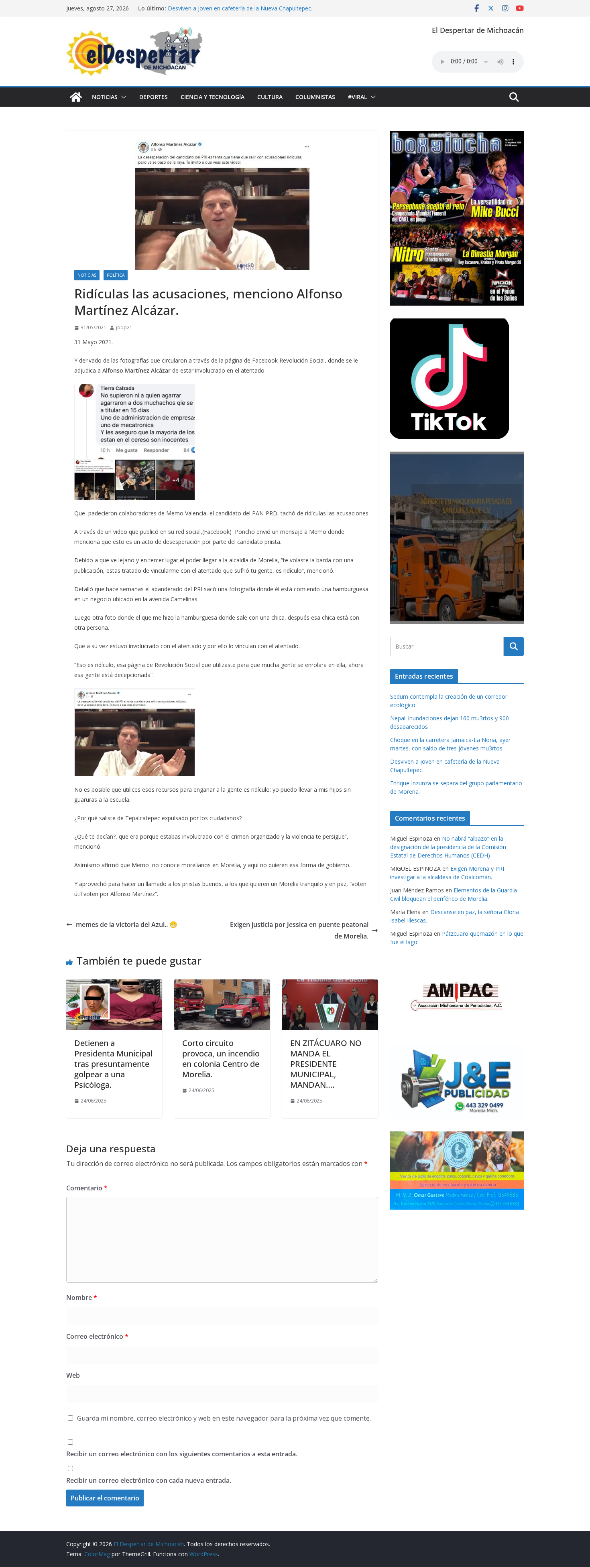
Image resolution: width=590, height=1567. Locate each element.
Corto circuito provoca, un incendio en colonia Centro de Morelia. (221, 1059)
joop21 (124, 327)
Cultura (270, 97)
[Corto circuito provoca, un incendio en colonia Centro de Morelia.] (222, 985)
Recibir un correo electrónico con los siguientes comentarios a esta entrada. (181, 1453)
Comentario (87, 1188)
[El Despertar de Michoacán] (75, 97)
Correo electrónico (97, 1336)
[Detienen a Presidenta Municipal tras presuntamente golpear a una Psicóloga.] (114, 985)
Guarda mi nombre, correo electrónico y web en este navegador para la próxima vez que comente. (224, 1418)
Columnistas (315, 97)
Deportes (153, 97)
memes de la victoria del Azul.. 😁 (126, 924)
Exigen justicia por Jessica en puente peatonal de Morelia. (299, 930)
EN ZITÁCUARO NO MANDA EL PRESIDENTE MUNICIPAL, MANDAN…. (326, 1064)
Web (73, 1375)
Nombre (81, 1297)
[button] (122, 97)
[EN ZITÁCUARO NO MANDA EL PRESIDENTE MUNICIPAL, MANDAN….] (330, 985)
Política (115, 275)
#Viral (357, 97)
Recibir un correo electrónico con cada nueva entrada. (148, 1480)
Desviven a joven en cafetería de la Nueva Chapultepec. (240, 8)
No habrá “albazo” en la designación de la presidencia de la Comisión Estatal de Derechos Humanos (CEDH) (448, 847)
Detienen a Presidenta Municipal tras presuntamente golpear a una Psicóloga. (113, 1064)
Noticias (105, 97)
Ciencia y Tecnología (212, 97)
